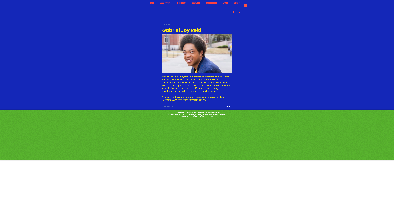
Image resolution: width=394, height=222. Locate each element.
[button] (245, 5)
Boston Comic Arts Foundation (181, 115)
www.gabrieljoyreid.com (204, 96)
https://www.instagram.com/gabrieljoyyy (185, 99)
